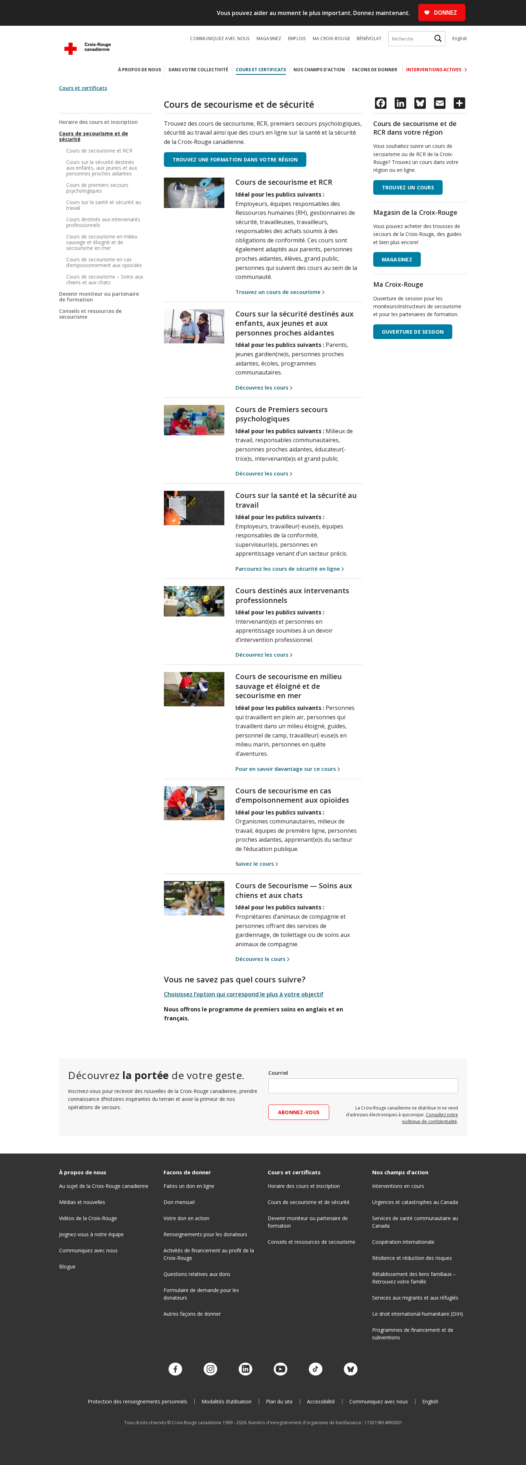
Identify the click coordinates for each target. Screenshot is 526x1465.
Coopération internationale (403, 1241)
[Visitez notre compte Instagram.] (210, 1369)
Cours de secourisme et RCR (99, 150)
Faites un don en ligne (189, 1186)
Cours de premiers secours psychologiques (97, 188)
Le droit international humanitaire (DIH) (417, 1313)
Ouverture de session (413, 331)
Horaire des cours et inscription (98, 122)
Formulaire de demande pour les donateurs (201, 1294)
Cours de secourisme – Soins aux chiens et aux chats (104, 279)
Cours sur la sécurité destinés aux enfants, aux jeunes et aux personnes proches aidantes (101, 168)
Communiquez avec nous (219, 39)
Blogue (67, 1266)
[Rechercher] (437, 38)
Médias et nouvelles (82, 1202)
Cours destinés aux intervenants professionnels (103, 222)
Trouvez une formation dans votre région (235, 159)
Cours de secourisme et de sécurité (93, 136)
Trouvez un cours (408, 187)
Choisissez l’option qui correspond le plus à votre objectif (243, 994)
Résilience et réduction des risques (412, 1257)
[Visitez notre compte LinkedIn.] (245, 1369)
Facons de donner (374, 70)
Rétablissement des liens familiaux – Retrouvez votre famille (414, 1278)
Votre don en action (186, 1218)
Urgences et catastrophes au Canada (415, 1202)
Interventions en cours (398, 1186)
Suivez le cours (254, 863)
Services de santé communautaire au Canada (415, 1222)
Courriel (278, 1072)
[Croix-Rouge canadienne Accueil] (88, 48)
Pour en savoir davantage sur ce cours (285, 768)
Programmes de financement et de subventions (412, 1333)
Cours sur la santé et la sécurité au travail (296, 500)
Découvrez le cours (260, 958)
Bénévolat (369, 39)
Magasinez (269, 39)
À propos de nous (139, 70)
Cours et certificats (261, 70)
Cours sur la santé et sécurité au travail (103, 205)
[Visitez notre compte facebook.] (175, 1369)
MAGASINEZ (397, 259)
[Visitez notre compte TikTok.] (315, 1369)
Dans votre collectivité (198, 70)
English (459, 38)
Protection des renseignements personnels (137, 1401)
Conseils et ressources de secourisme (90, 314)
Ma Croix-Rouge (331, 39)
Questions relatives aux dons (197, 1274)
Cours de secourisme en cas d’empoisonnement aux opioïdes (104, 262)
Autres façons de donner (192, 1313)
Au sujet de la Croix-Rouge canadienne (103, 1186)
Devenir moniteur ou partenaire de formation (99, 296)
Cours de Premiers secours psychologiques (281, 414)
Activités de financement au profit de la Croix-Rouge (209, 1254)
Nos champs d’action (319, 70)
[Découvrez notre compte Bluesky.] (350, 1369)
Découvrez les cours (261, 387)
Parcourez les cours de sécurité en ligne (287, 568)
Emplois (297, 39)
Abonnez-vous (299, 1112)
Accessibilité (321, 1401)
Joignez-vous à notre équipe (91, 1234)
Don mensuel (179, 1202)
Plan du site (279, 1401)
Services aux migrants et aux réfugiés (415, 1297)
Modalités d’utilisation (226, 1401)
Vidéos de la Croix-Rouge (88, 1218)
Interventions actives (434, 70)
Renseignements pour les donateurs (205, 1234)
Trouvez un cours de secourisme (278, 291)
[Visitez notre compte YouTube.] (280, 1369)
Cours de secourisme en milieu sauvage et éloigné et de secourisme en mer (101, 242)
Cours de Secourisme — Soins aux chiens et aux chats (293, 890)
